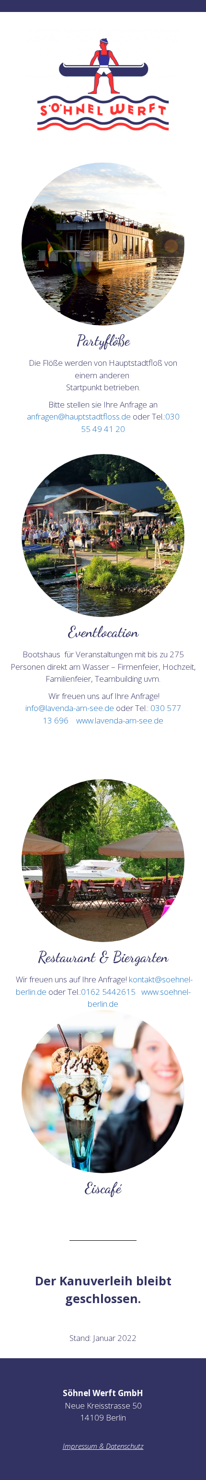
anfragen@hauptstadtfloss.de (79, 416)
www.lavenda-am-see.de (119, 720)
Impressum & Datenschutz (103, 1446)
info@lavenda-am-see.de (69, 707)
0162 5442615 (108, 991)
